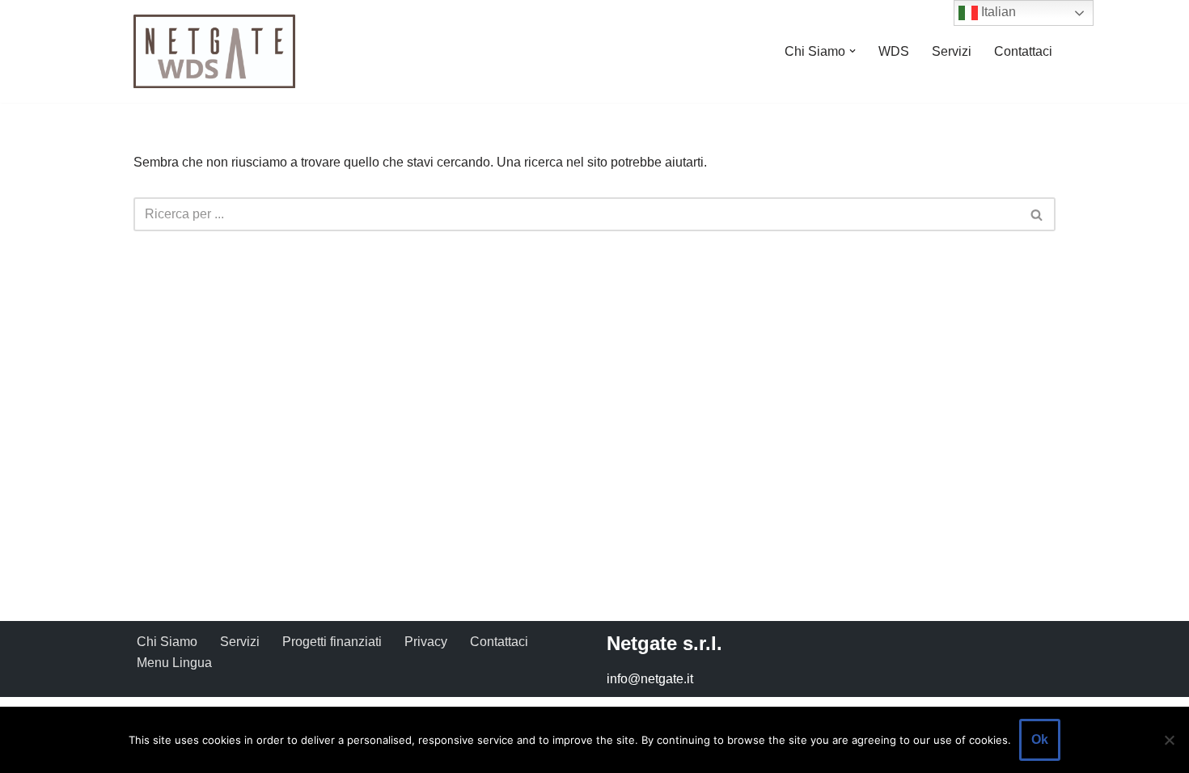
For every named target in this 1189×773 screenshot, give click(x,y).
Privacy (425, 641)
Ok (1039, 739)
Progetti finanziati (332, 641)
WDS (893, 51)
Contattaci (1023, 51)
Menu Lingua (174, 663)
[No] (1169, 740)
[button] (852, 51)
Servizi (951, 51)
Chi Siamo (167, 641)
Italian (997, 12)
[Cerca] (1037, 214)
